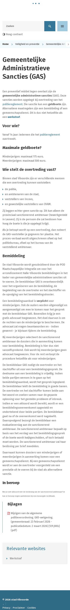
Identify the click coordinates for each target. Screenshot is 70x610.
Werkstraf (16, 558)
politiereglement (12, 104)
